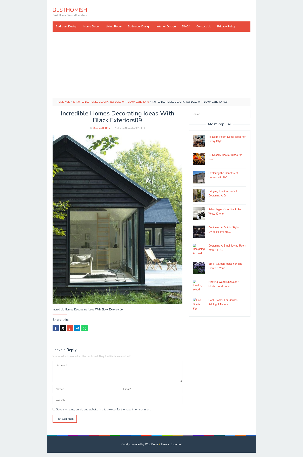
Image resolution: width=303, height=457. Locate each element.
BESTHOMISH (70, 10)
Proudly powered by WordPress (139, 444)
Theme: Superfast (171, 444)
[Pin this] (70, 328)
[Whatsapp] (84, 328)
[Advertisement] (151, 65)
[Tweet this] (63, 328)
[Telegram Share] (77, 328)
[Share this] (56, 328)
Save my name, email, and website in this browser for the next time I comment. (103, 409)
